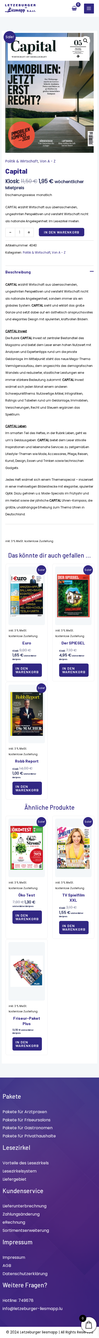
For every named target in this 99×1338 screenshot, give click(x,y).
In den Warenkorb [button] (27, 670)
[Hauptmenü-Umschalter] (89, 8)
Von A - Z (48, 161)
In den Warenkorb (61, 232)
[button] (85, 40)
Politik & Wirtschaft (21, 161)
